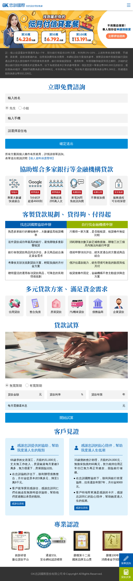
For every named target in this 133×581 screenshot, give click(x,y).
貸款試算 (126, 577)
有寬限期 (36, 385)
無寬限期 (16, 385)
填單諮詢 (126, 563)
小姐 (26, 108)
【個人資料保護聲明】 (41, 158)
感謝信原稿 (18, 503)
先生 (13, 108)
